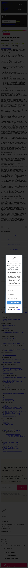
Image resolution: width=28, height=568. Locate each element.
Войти (18, 309)
